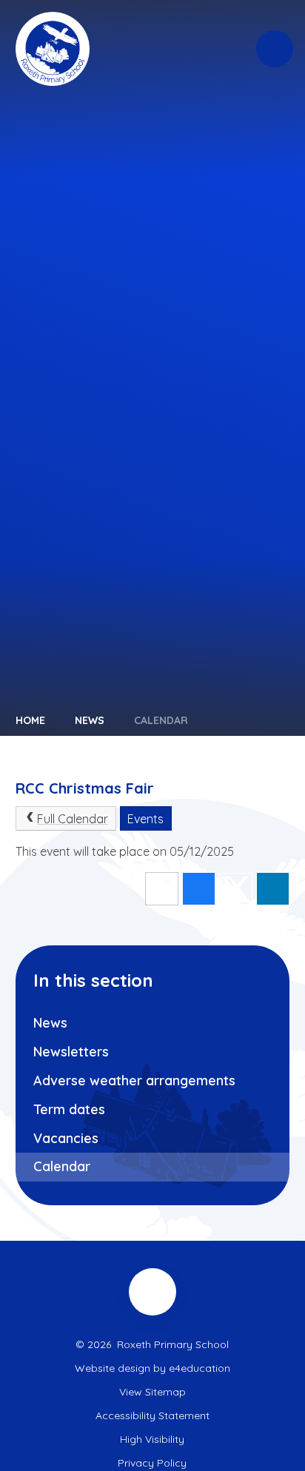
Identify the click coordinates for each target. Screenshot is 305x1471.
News (89, 720)
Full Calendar (72, 818)
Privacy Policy (152, 1463)
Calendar (161, 720)
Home (30, 720)
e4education (199, 1368)
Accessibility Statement (152, 1415)
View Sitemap (152, 1391)
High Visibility (152, 1439)
